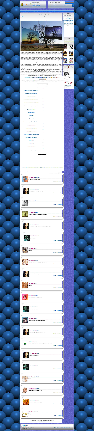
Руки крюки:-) (31, 140)
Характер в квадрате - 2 (31, 146)
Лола (36, 283)
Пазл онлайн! (31, 115)
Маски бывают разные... (31, 124)
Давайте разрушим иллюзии (31, 131)
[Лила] (25, 250)
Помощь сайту (68, 21)
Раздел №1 (48, 11)
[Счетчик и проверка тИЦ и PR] (68, 86)
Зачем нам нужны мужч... (55, 5)
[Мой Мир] (27, 425)
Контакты (62, 11)
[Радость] (25, 203)
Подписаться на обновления (68, 23)
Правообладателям (67, 427)
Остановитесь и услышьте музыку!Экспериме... (31, 102)
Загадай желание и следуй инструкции (31, 93)
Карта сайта (62, 427)
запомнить (65, 5)
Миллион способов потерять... (36, 3)
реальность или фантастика (58, 167)
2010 (37, 14)
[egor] (25, 344)
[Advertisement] (68, 31)
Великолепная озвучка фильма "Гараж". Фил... (31, 121)
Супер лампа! (31, 118)
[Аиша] (25, 262)
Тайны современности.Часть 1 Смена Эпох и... (31, 134)
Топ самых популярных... (55, 4)
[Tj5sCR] (25, 379)
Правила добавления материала (68, 20)
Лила (36, 248)
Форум (34, 11)
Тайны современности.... (55, 3)
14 (43, 14)
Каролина (37, 177)
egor (36, 341)
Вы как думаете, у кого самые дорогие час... (31, 90)
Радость (36, 200)
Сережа (36, 212)
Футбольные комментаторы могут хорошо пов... (31, 150)
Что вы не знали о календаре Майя (31, 137)
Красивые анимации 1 (31, 112)
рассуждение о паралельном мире (44, 167)
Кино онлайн (39, 11)
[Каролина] (25, 179)
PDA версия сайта (57, 427)
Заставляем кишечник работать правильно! (31, 106)
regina (36, 295)
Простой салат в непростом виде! (31, 128)
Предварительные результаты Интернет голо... (31, 99)
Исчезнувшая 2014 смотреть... (36, 5)
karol (38, 189)
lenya (37, 411)
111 (38, 235)
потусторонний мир (27, 167)
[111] (27, 238)
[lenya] (25, 414)
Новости (29, 11)
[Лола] (25, 285)
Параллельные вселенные (34, 167)
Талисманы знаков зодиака (31, 96)
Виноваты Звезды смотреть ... (36, 4)
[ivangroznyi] (25, 390)
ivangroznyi (38, 388)
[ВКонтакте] (22, 425)
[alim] (25, 320)
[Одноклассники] (45, 79)
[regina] (25, 297)
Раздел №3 (57, 11)
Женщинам (43, 11)
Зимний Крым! (31, 143)
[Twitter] (24, 425)
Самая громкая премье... (55, 6)
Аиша (36, 260)
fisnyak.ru (34, 80)
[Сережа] (25, 214)
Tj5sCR (37, 376)
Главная (25, 11)
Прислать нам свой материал (68, 18)
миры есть (51, 167)
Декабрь (40, 14)
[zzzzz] (26, 402)
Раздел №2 (53, 11)
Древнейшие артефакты (31, 109)
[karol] (26, 191)
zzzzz (38, 400)
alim (36, 318)
